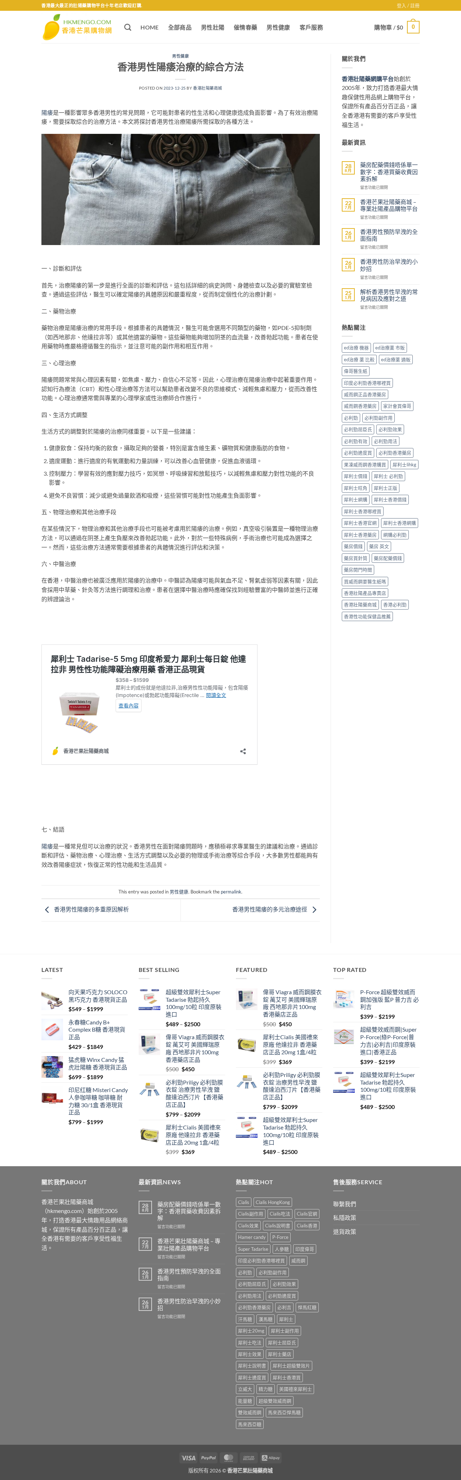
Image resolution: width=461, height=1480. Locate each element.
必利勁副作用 (378, 418)
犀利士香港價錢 (390, 499)
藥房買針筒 (355, 558)
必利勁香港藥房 (395, 453)
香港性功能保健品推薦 (367, 616)
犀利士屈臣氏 (282, 1342)
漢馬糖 (266, 1319)
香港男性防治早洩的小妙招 (389, 265)
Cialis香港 (307, 1225)
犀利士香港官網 (360, 523)
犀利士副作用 (285, 1331)
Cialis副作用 (250, 1214)
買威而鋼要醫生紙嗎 (365, 581)
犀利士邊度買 (252, 1377)
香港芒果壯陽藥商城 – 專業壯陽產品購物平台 (389, 205)
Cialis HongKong (273, 1202)
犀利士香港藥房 (360, 535)
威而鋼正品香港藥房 (365, 394)
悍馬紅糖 (307, 1307)
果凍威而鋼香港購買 (365, 464)
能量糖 (245, 1401)
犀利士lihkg (404, 464)
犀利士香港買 (287, 1377)
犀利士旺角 (355, 488)
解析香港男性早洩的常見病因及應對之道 (389, 295)
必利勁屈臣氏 (358, 429)
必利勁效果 (390, 429)
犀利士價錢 (355, 476)
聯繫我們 (344, 1203)
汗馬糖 (245, 1319)
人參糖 (282, 1249)
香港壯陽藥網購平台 (368, 78)
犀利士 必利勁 (388, 476)
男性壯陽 (212, 27)
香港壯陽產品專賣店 (365, 593)
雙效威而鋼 (249, 1412)
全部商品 (180, 27)
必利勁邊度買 (358, 453)
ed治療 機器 (356, 347)
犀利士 (286, 1319)
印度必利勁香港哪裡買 (367, 383)
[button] (408, 5)
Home (149, 27)
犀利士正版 (385, 488)
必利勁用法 (385, 441)
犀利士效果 (249, 1354)
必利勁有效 (355, 441)
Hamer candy (252, 1237)
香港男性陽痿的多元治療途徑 (270, 909)
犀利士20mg (251, 1331)
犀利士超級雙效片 (291, 1365)
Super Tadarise (253, 1249)
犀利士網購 (355, 499)
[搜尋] (127, 27)
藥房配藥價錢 (388, 558)
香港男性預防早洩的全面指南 (389, 235)
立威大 (245, 1389)
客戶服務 (311, 27)
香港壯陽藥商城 (207, 88)
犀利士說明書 (252, 1365)
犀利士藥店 (279, 1354)
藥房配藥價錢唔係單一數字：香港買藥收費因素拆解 (389, 171)
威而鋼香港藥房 (360, 406)
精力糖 (266, 1389)
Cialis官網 (307, 1214)
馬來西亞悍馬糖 (284, 1412)
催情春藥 (245, 27)
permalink (231, 892)
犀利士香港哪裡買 (362, 511)
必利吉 (284, 1307)
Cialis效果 (248, 1225)
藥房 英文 (379, 546)
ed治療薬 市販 (390, 347)
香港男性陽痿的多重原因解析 (91, 909)
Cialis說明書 (277, 1225)
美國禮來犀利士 (295, 1389)
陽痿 (47, 112)
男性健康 (278, 27)
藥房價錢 (353, 546)
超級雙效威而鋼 (275, 1401)
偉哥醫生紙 (355, 371)
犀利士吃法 (249, 1342)
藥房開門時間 (358, 569)
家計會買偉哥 (397, 406)
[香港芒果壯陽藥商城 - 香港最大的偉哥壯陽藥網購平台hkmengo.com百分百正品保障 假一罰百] (77, 27)
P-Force (280, 1237)
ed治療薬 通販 (396, 359)
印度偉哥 (304, 1249)
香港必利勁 (395, 604)
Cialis (243, 1202)
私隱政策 (344, 1217)
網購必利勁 (395, 535)
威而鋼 (298, 1260)
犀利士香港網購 (399, 523)
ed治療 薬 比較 (359, 359)
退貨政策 (344, 1231)
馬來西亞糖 (249, 1424)
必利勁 (351, 418)
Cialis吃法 (280, 1214)
